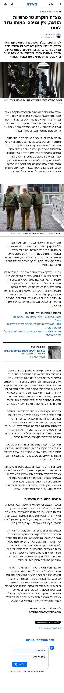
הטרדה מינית (44, 628)
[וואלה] (32, 4)
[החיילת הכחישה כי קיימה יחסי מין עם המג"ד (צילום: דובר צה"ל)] (32, 210)
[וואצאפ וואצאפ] (11, 4)
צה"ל (59, 628)
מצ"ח (53, 628)
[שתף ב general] (5, 4)
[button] (51, 4)
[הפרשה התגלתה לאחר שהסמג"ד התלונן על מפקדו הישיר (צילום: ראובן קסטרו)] (32, 84)
